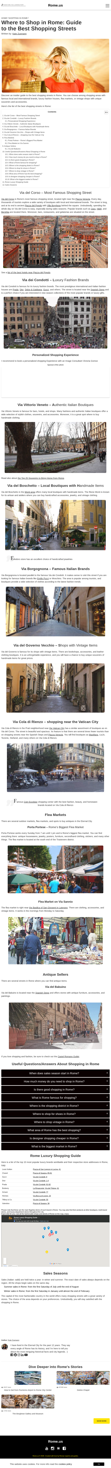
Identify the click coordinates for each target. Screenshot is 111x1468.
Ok (99, 1464)
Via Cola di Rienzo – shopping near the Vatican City (24, 135)
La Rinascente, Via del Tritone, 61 (46, 1188)
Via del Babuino (14, 149)
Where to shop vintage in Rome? (21, 171)
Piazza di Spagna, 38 (41, 1203)
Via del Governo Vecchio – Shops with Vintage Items (24, 132)
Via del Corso (7, 199)
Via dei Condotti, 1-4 (41, 1181)
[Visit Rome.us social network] (46, 1448)
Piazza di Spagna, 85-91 (42, 1173)
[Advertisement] (55, 382)
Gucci (46, 289)
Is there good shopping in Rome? (22, 160)
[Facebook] (12, 1355)
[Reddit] (15, 1355)
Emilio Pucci (43, 578)
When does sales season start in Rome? (24, 154)
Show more (101, 1421)
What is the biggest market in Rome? (24, 179)
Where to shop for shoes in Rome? (22, 168)
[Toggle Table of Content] (105, 112)
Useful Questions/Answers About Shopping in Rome (25, 152)
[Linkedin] (22, 1355)
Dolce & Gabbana (33, 289)
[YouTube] (26, 1355)
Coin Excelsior (31, 802)
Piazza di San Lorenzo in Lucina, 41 (47, 1169)
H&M (99, 209)
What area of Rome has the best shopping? (25, 174)
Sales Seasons (11, 185)
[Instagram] (19, 1355)
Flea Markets (9, 138)
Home (4, 18)
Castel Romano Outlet (68, 1056)
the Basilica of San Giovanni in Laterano (48, 907)
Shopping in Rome (18, 18)
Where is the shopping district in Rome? (24, 165)
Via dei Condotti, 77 (40, 1192)
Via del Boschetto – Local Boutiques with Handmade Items (26, 127)
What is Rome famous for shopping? (23, 163)
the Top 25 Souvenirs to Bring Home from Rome (41, 478)
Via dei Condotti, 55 (40, 1200)
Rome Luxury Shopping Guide (16, 182)
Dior (22, 289)
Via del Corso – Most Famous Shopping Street (22, 115)
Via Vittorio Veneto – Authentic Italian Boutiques (22, 124)
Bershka (5, 212)
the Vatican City (56, 728)
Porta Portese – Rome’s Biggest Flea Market (25, 140)
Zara (93, 209)
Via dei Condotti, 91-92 (42, 1184)
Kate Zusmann (19, 34)
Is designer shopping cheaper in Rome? (24, 176)
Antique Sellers (10, 146)
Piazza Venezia (82, 199)
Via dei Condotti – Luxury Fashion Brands (20, 118)
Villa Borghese (54, 205)
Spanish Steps (97, 289)
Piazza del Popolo (33, 205)
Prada (15, 289)
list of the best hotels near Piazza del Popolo (29, 272)
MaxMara (93, 735)
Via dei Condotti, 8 (40, 1177)
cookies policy (65, 1464)
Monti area (30, 492)
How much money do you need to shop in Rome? (28, 157)
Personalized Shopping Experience (21, 121)
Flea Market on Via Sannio (18, 143)
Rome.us (55, 5)
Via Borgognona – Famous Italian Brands (20, 129)
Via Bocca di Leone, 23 (42, 1196)
